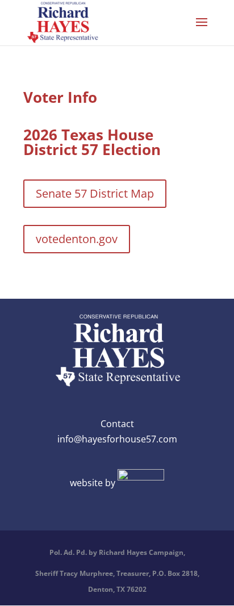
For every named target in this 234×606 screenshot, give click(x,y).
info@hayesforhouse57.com (117, 439)
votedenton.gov (77, 238)
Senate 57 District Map (95, 193)
